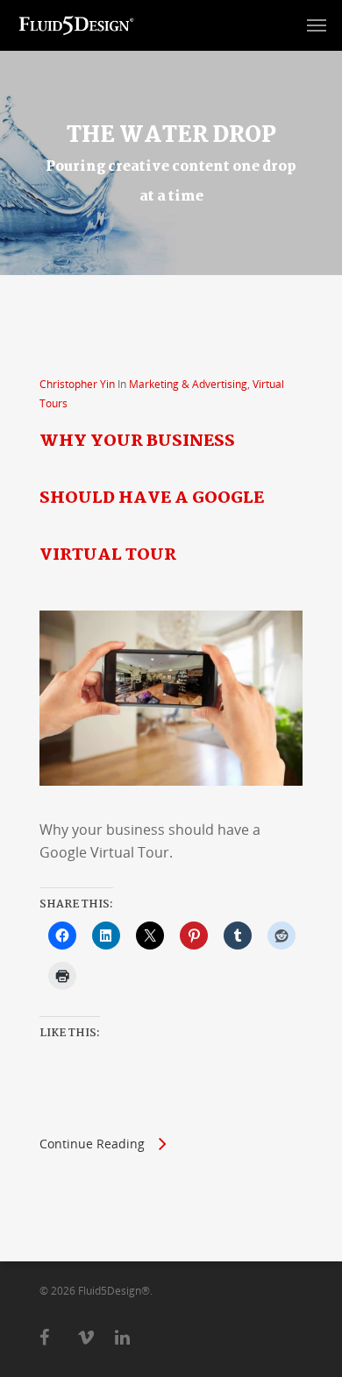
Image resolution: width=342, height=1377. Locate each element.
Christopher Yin (77, 384)
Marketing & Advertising (188, 384)
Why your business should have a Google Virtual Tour (151, 498)
